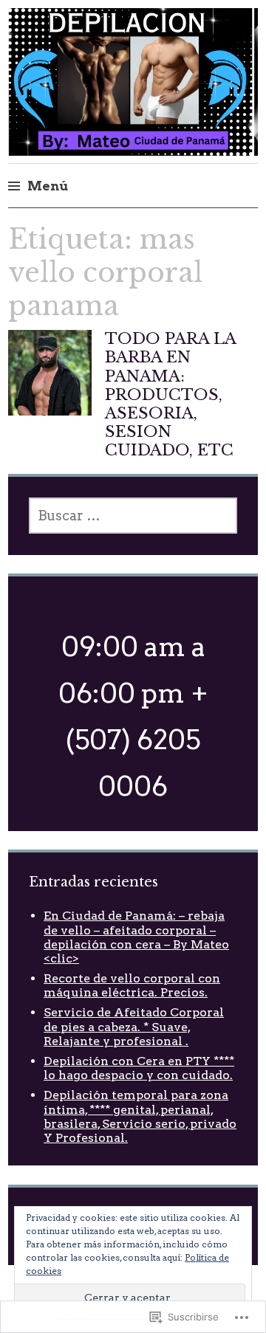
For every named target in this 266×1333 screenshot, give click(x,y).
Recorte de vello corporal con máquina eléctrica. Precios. (132, 985)
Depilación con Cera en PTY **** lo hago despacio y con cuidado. (139, 1068)
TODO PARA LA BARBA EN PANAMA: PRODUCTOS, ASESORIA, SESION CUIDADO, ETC (170, 394)
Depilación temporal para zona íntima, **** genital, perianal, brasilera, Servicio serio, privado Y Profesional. (140, 1116)
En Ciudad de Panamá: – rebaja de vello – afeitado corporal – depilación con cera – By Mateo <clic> (136, 937)
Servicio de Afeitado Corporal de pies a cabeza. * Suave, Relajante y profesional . (134, 1026)
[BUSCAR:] (133, 515)
